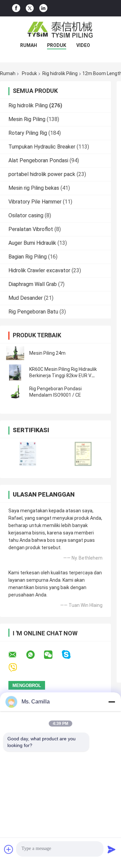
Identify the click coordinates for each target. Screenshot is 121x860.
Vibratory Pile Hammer (35, 201)
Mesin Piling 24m (47, 353)
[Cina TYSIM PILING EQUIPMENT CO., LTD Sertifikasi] (27, 454)
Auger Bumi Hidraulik (32, 243)
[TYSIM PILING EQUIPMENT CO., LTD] (60, 30)
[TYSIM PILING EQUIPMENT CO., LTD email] (16, 654)
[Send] (111, 849)
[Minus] (112, 702)
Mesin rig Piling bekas (33, 188)
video (83, 45)
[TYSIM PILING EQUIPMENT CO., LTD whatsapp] (34, 654)
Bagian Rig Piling (27, 256)
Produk (56, 45)
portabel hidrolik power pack (41, 174)
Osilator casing (25, 215)
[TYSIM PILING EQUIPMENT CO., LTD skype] (70, 654)
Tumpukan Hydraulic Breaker (41, 147)
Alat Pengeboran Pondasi (38, 160)
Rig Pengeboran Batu (33, 311)
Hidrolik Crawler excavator (39, 270)
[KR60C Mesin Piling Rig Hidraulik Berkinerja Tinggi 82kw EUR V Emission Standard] (15, 372)
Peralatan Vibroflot (30, 229)
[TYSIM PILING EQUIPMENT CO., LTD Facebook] (16, 8)
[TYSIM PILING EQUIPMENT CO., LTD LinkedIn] (43, 8)
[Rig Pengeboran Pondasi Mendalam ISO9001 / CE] (15, 392)
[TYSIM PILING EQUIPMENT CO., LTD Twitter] (29, 8)
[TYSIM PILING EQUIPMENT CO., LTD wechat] (52, 654)
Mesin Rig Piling (26, 119)
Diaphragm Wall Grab (32, 284)
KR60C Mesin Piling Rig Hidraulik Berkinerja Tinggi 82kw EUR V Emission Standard (63, 375)
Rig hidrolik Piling (60, 73)
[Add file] (8, 849)
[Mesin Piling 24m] (15, 353)
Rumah (28, 45)
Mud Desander (25, 298)
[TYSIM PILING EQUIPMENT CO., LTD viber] (17, 667)
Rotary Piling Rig (27, 133)
